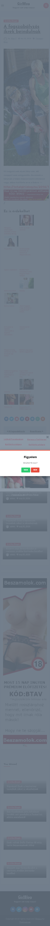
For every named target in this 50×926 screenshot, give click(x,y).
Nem (35, 470)
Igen (26, 470)
